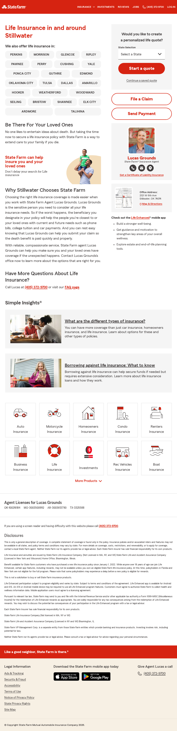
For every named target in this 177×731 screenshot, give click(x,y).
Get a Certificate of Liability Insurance (142, 175)
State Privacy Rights (17, 703)
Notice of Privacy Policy (19, 697)
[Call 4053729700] (133, 168)
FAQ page (72, 287)
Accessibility (12, 685)
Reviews (123, 7)
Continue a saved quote (141, 80)
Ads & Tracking (14, 673)
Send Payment (142, 114)
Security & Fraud (15, 679)
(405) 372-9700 (155, 7)
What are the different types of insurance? (105, 321)
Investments (105, 7)
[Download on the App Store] (66, 676)
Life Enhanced (140, 217)
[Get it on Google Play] (96, 676)
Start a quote (141, 68)
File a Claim (142, 99)
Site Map (10, 709)
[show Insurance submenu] (93, 7)
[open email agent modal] (141, 169)
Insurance (84, 7)
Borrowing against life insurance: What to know (110, 365)
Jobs (136, 7)
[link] (14, 6)
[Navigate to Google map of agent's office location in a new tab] (150, 168)
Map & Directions (152, 204)
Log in (171, 7)
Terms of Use (12, 691)
